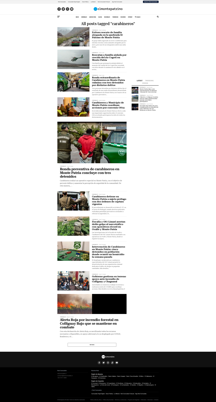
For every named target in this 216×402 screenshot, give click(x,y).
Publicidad (143, 399)
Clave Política (85, 1)
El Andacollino (137, 383)
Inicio (77, 17)
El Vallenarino (148, 376)
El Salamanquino (149, 385)
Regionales (107, 17)
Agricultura (92, 17)
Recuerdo (123, 17)
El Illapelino (140, 385)
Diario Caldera (112, 376)
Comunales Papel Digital (74, 1)
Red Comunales (62, 1)
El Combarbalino (124, 385)
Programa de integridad (133, 399)
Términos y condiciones (120, 399)
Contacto (156, 399)
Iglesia (100, 17)
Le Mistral (93, 1)
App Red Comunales (117, 1)
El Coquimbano (111, 383)
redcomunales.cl (61, 373)
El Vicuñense (119, 383)
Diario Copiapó (121, 376)
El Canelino (133, 385)
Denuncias (150, 399)
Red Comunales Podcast (104, 1)
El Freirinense (102, 378)
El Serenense (102, 383)
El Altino (141, 376)
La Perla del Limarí (105, 385)
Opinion (130, 17)
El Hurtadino (145, 383)
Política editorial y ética (95, 399)
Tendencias (115, 17)
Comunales (84, 17)
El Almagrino (94, 376)
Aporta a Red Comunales (150, 1)
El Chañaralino (103, 376)
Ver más (92, 344)
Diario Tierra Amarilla (132, 376)
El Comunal (94, 383)
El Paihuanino (128, 383)
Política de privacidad (108, 399)
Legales (138, 17)
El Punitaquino (115, 385)
